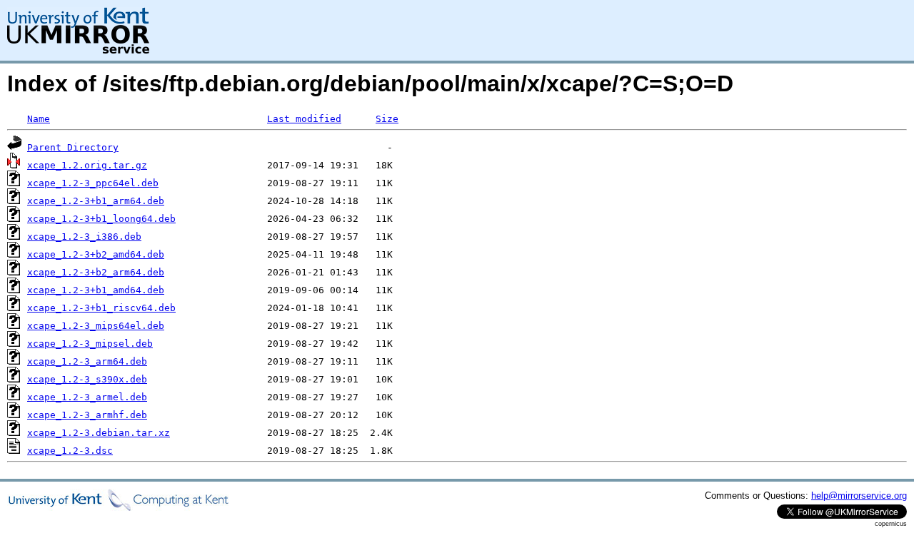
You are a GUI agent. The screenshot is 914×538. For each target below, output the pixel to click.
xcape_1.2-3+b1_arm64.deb (95, 201)
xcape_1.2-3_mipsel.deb (90, 343)
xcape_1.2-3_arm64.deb (87, 361)
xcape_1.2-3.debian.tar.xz (98, 432)
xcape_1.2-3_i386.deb (84, 236)
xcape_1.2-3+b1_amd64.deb (95, 290)
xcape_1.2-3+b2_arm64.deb (95, 272)
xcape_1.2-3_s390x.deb (87, 379)
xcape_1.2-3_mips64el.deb (95, 325)
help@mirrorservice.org (859, 495)
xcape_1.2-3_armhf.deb (87, 415)
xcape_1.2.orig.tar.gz (87, 165)
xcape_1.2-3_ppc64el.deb (93, 183)
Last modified (304, 118)
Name (38, 118)
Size (387, 118)
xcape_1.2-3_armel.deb (87, 397)
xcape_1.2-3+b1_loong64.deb (101, 218)
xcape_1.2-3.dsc (70, 450)
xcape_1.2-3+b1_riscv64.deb (101, 308)
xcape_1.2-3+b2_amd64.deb (95, 254)
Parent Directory (73, 147)
